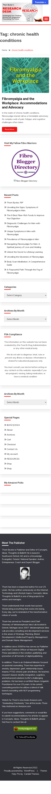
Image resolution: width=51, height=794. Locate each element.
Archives (11, 434)
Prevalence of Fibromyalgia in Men (23, 239)
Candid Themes (31, 774)
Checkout (11, 444)
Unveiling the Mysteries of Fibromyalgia (25, 256)
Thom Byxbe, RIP (15, 202)
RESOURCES (13, 458)
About (10, 430)
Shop (9, 463)
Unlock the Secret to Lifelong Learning (25, 252)
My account (12, 454)
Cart (9, 439)
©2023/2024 (13, 425)
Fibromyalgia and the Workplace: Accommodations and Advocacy (24, 103)
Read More (9, 129)
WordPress (29, 770)
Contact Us (12, 449)
